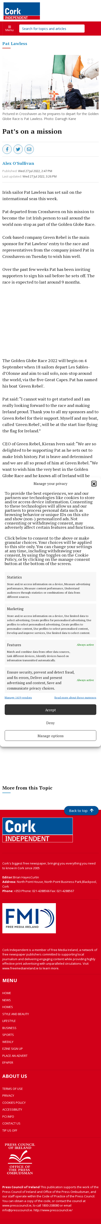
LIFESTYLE (9, 1021)
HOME (6, 993)
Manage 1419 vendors (18, 697)
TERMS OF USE (12, 1089)
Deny (50, 722)
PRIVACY (8, 1095)
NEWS (6, 1000)
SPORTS (8, 1035)
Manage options (51, 735)
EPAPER (7, 1062)
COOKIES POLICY (14, 1102)
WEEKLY (7, 1042)
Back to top (78, 810)
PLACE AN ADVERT (14, 1056)
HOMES (7, 1007)
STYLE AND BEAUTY (15, 1014)
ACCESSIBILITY (12, 1109)
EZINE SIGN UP (12, 1048)
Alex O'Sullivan (18, 163)
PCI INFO (8, 1116)
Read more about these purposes (75, 697)
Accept (50, 709)
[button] (94, 483)
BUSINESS (9, 1028)
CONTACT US (11, 1123)
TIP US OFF (9, 1130)
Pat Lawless (14, 43)
